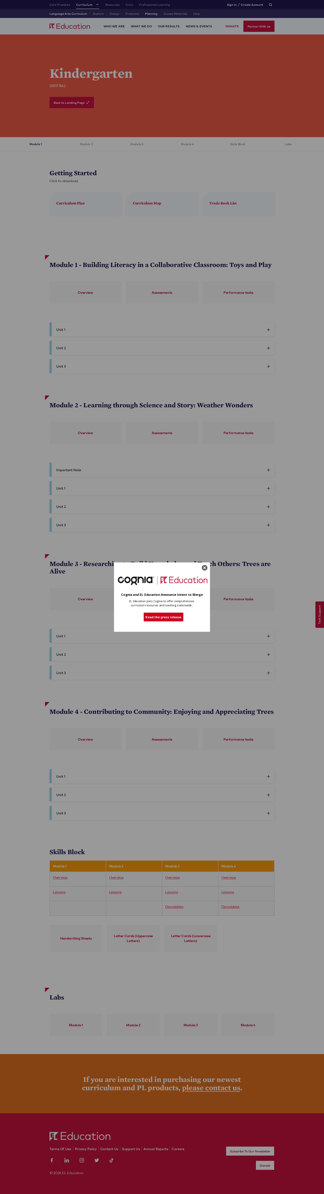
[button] (162, 594)
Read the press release (163, 617)
